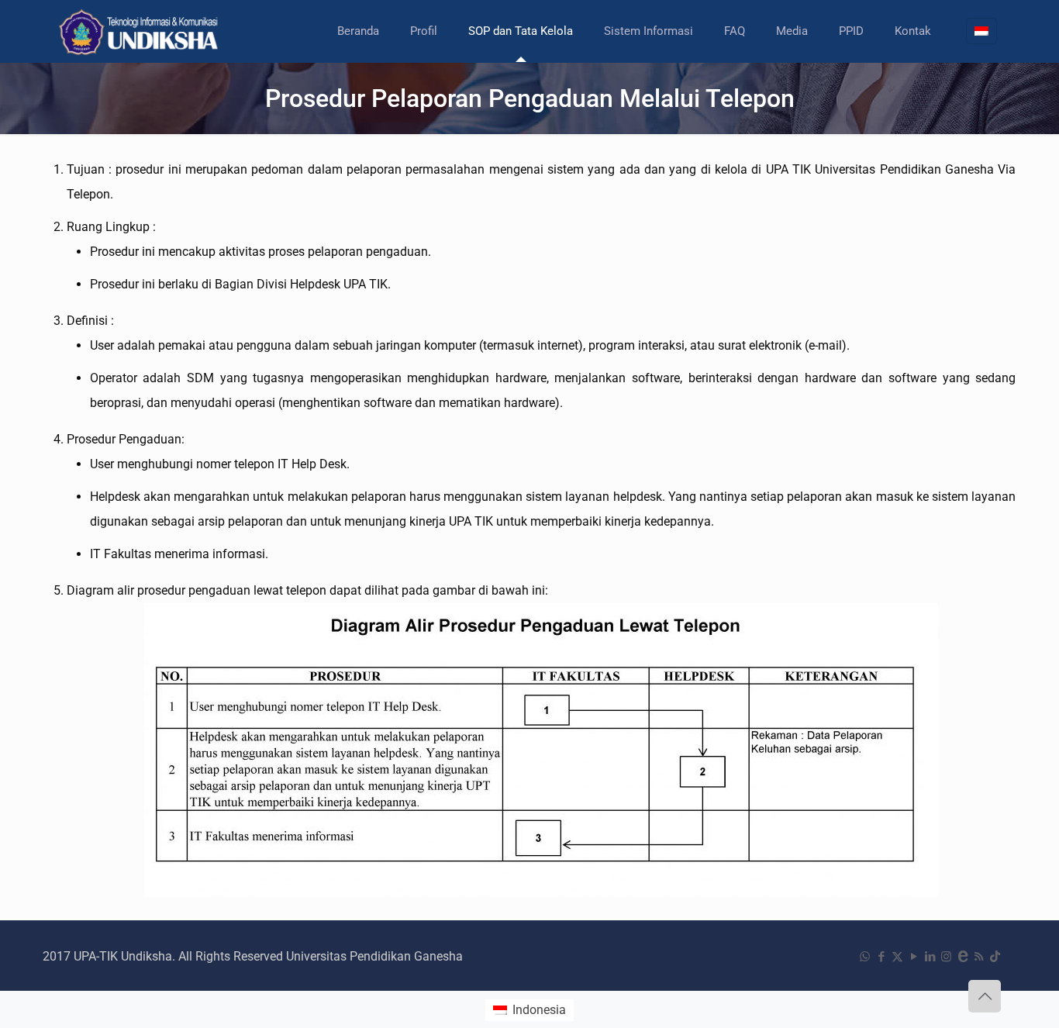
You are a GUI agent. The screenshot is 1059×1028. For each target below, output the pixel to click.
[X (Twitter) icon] (897, 957)
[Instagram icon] (946, 957)
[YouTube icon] (913, 957)
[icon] (962, 957)
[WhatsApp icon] (865, 957)
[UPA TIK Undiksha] (140, 31)
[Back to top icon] (984, 996)
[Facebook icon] (881, 957)
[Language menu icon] (981, 31)
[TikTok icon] (995, 957)
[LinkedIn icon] (930, 957)
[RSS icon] (979, 957)
